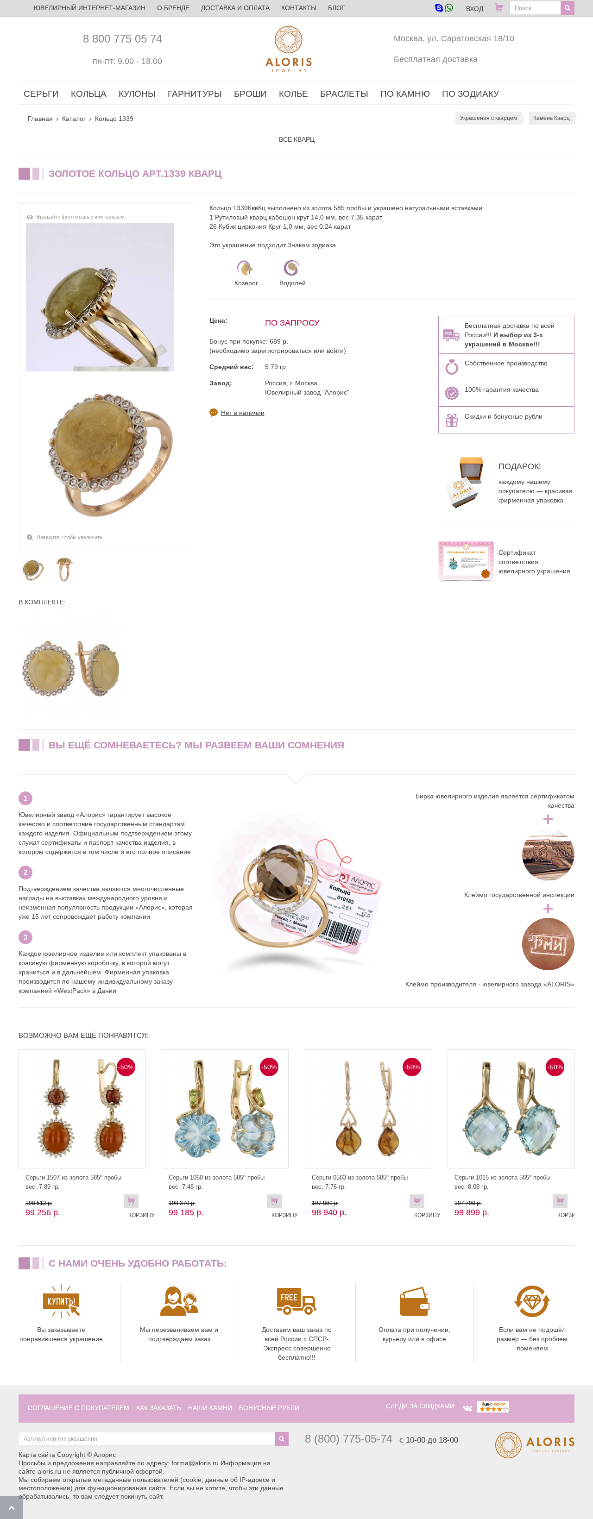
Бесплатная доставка (436, 59)
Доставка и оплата (235, 8)
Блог (336, 8)
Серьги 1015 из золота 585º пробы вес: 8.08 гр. (502, 1182)
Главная (40, 118)
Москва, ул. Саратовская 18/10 (454, 38)
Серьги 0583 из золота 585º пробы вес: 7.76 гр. (360, 1182)
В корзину (133, 1203)
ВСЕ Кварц (297, 139)
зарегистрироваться (281, 350)
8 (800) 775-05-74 (348, 1438)
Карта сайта (37, 1454)
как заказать (158, 1408)
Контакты (298, 8)
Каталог (74, 118)
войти (335, 350)
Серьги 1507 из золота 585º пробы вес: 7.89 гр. (73, 1182)
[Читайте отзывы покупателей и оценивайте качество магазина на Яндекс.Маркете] (493, 1406)
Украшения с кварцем (488, 118)
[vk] (467, 1408)
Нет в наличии (243, 412)
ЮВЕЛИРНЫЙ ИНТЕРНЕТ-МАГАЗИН (89, 8)
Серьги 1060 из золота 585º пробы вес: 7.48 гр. (217, 1182)
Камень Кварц (551, 118)
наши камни (210, 1408)
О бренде (173, 8)
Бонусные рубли (269, 1408)
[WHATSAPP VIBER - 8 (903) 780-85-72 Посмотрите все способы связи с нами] (443, 8)
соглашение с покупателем (78, 1408)
